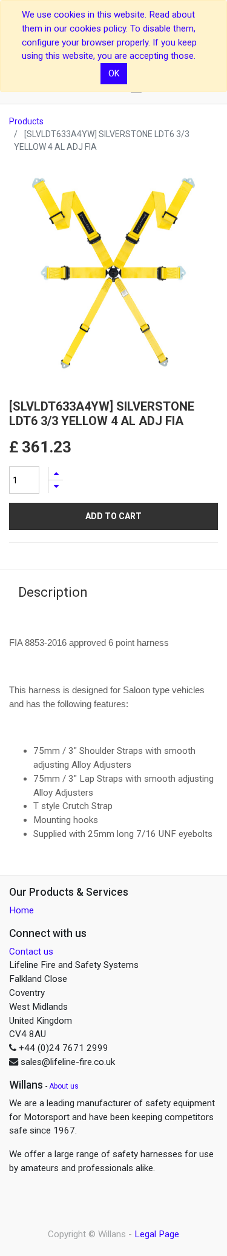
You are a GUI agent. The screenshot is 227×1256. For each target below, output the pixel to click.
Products (26, 121)
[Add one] (55, 473)
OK (113, 73)
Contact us (31, 951)
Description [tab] (53, 592)
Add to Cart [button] (113, 516)
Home (21, 910)
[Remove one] (55, 486)
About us (64, 1086)
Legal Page (156, 1234)
